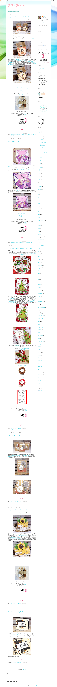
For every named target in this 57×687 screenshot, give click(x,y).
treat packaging (40, 366)
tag (38, 357)
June (40, 160)
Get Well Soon (40, 259)
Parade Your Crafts (40, 309)
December (41, 136)
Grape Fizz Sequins (17, 190)
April (40, 163)
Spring (39, 343)
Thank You (14, 605)
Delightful (32, 253)
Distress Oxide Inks (40, 236)
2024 (40, 131)
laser (38, 276)
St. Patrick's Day (40, 344)
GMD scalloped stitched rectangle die (18, 634)
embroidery (39, 242)
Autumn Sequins (22, 91)
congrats (39, 228)
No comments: (19, 133)
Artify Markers (40, 191)
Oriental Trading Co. (41, 301)
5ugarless (30, 685)
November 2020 (32, 438)
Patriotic (39, 312)
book (38, 206)
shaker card (25, 429)
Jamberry (39, 271)
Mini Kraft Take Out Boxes (22, 86)
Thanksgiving (32, 134)
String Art (39, 347)
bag (38, 194)
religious (39, 321)
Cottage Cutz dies (12, 502)
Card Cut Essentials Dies (41, 220)
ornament (39, 302)
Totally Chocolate (14, 514)
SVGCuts (39, 354)
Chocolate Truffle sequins (22, 90)
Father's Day (39, 248)
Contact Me (16, 11)
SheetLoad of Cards (40, 333)
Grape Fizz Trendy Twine (30, 169)
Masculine (39, 282)
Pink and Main (40, 313)
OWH (39, 305)
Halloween (39, 267)
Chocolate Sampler (22, 94)
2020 (40, 169)
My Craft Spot (40, 290)
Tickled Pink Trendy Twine (21, 169)
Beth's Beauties (16, 5)
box (19, 134)
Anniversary (39, 189)
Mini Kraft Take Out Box (16, 34)
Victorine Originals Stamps (41, 375)
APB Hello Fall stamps (22, 89)
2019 (40, 170)
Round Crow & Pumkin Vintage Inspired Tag (22, 87)
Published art (40, 316)
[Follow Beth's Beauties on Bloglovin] (42, 45)
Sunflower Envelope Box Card (17, 533)
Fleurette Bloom (40, 250)
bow (38, 211)
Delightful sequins (14, 275)
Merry (35, 253)
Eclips (39, 240)
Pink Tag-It (23, 167)
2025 (40, 129)
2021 (40, 135)
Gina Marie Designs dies (22, 502)
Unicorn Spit (39, 371)
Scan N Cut (39, 324)
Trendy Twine (13, 135)
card (22, 242)
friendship (39, 253)
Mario (39, 281)
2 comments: (19, 428)
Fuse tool (39, 257)
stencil (39, 346)
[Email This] (23, 133)
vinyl (38, 378)
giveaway (39, 262)
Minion (39, 287)
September (41, 156)
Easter (39, 237)
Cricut (39, 231)
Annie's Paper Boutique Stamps (14, 134)
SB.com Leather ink (26, 455)
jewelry (39, 273)
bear (38, 197)
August (41, 157)
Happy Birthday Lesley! (13, 141)
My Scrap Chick (27, 604)
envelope (39, 243)
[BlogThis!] (23, 241)
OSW (38, 304)
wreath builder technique (41, 385)
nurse (38, 299)
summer (39, 349)
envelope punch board (41, 245)
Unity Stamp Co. (15, 503)
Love (38, 279)
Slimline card (40, 340)
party (38, 310)
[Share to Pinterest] (26, 133)
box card (20, 604)
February (41, 166)
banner (39, 195)
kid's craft (39, 274)
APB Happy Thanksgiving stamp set (15, 538)
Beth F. (44, 16)
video (38, 377)
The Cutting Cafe (40, 361)
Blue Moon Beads (40, 205)
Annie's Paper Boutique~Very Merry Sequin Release (20, 248)
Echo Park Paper (40, 239)
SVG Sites (13, 11)
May (40, 161)
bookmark (39, 208)
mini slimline (39, 285)
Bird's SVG (39, 200)
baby (38, 192)
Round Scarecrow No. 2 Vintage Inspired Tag (22, 88)
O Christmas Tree (22, 254)
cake (38, 215)
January (41, 167)
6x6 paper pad (40, 186)
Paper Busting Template (41, 307)
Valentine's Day (40, 374)
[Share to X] (24, 133)
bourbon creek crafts (41, 209)
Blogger (36, 685)
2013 (40, 179)
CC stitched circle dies (11, 456)
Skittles (39, 338)
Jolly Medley (29, 253)
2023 (40, 132)
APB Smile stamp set (22, 217)
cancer (39, 217)
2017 (40, 173)
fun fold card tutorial (11, 166)
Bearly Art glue (40, 198)
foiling (39, 251)
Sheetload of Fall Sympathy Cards (16, 435)
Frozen (24, 242)
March (41, 164)
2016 (40, 174)
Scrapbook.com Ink (27, 134)
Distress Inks (39, 234)
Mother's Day (40, 288)
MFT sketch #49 (25, 615)
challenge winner (40, 222)
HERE (25, 114)
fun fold (27, 242)
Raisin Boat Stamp (40, 318)
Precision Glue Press (41, 315)
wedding (39, 381)
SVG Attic (39, 352)
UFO (38, 369)
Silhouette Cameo (10, 605)
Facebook (25, 115)
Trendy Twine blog (27, 144)
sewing (39, 330)
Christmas (22, 429)
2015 (40, 176)
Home (9, 11)
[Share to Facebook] (25, 133)
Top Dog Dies (40, 364)
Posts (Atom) (24, 669)
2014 (40, 177)
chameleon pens (40, 223)
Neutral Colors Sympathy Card (15, 612)
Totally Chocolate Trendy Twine (21, 35)
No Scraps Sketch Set (41, 298)
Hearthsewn (39, 268)
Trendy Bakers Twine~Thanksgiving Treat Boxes (19, 17)
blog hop (39, 203)
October (41, 154)
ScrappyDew (40, 329)
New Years (39, 296)
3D (38, 184)
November (41, 138)
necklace (39, 295)
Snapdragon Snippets (41, 341)
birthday (20, 242)
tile (38, 363)
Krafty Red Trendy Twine (31, 301)
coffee (39, 226)
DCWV (22, 134)
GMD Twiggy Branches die (32, 476)
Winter (39, 383)
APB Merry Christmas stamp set (22, 388)
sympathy (11, 503)
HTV (38, 270)
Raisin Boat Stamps (40, 319)
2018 (40, 172)
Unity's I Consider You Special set (16, 455)
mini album (39, 284)
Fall (23, 134)
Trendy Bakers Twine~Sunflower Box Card (18, 510)
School (39, 326)
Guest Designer (40, 265)
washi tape (39, 380)
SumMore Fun (40, 350)
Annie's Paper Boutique (25, 84)
